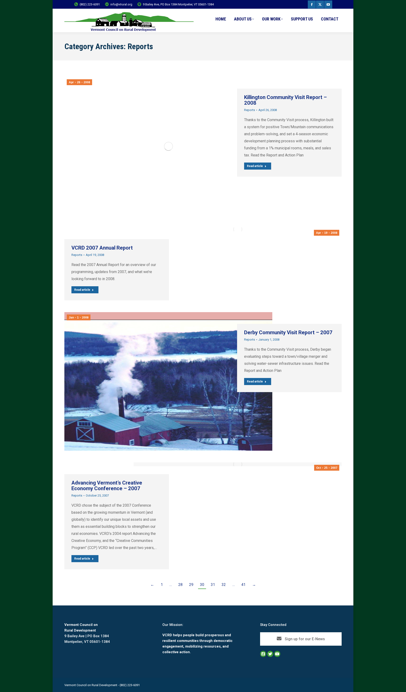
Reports (249, 110)
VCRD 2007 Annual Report (102, 248)
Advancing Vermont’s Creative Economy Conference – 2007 (106, 485)
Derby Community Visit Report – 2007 (288, 332)
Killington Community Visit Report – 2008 (285, 100)
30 (202, 584)
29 (191, 584)
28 (180, 584)
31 (213, 584)
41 (243, 584)
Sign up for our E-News (304, 639)
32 (224, 584)
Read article (255, 166)
